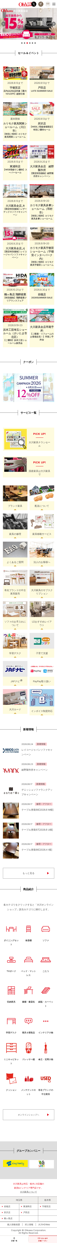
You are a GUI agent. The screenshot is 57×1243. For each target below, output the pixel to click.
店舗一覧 (14, 1241)
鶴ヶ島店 (8, 1218)
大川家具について (28, 1192)
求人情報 (29, 1224)
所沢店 (7, 1212)
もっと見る (28, 873)
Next (53, 24)
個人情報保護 (13, 1224)
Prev (3, 24)
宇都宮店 (46, 1206)
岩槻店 (7, 1206)
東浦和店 (27, 1206)
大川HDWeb (44, 1224)
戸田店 (26, 1212)
